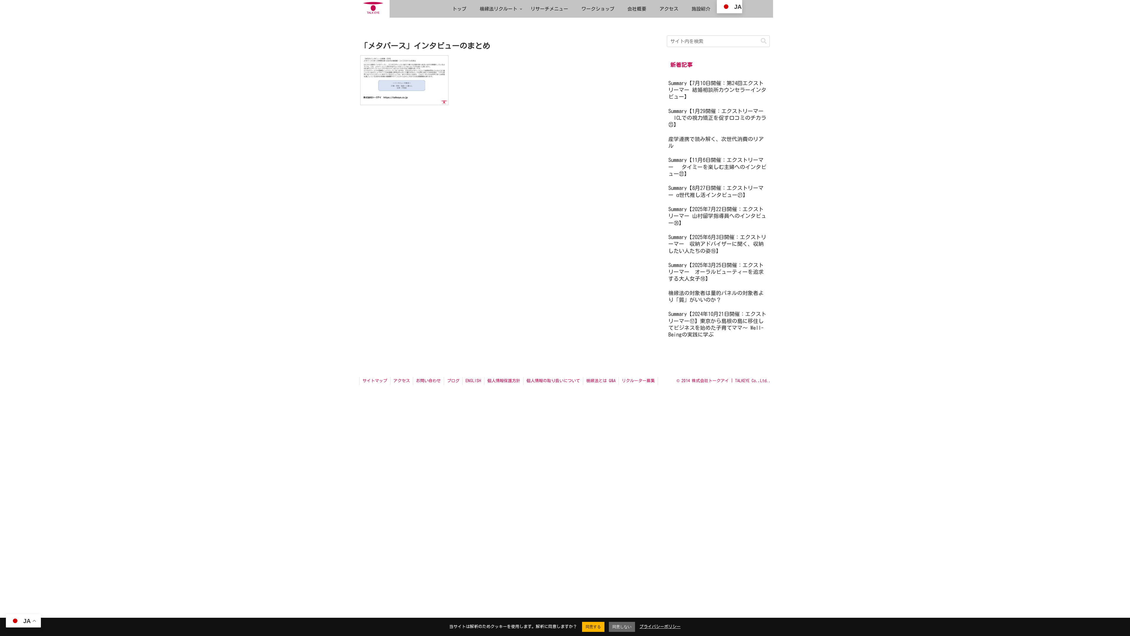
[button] (763, 41)
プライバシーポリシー (660, 627)
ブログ (453, 381)
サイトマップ (375, 381)
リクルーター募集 (638, 381)
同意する (593, 627)
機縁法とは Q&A (601, 381)
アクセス (401, 381)
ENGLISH (473, 381)
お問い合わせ (428, 381)
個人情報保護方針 (503, 381)
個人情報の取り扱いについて (553, 381)
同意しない (622, 627)
